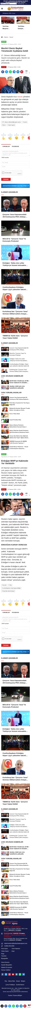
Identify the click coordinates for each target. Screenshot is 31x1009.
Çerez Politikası (10, 984)
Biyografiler (4, 958)
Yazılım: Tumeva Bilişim (15, 995)
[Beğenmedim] (23, 135)
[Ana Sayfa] (2, 37)
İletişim (23, 981)
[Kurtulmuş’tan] (15, 301)
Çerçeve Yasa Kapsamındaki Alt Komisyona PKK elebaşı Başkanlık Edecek (14, 216)
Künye (18, 981)
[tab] (6, 146)
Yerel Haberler (16, 948)
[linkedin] (17, 71)
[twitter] (6, 71)
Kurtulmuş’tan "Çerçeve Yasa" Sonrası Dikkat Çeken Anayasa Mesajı (15, 312)
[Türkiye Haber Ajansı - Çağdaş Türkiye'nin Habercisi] (15, 9)
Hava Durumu (5, 962)
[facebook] (2, 71)
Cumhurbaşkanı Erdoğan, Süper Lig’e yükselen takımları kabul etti (15, 288)
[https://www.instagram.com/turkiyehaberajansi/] (9, 974)
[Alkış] (10, 135)
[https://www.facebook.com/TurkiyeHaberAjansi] (2, 974)
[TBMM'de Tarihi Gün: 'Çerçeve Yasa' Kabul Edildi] (15, 325)
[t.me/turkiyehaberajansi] (23, 974)
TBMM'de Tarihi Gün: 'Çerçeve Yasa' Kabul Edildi (15, 337)
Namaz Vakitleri (5, 970)
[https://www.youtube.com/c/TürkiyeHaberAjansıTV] (13, 974)
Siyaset (11, 37)
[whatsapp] (10, 71)
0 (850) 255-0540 (9, 946)
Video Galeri (5, 951)
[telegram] (14, 71)
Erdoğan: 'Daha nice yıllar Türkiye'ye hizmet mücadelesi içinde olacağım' (15, 264)
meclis (20, 97)
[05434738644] (20, 974)
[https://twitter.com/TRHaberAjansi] (6, 974)
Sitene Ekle (11, 981)
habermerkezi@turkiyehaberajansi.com (15, 943)
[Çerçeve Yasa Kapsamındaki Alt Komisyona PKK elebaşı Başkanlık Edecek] (15, 204)
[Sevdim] (16, 135)
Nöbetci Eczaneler (6, 967)
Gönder (6, 179)
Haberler (6, 37)
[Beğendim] (3, 135)
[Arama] (29, 9)
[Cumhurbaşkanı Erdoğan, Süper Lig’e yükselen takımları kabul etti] (15, 276)
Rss (6, 981)
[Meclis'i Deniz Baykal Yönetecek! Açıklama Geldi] (15, 84)
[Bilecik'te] (15, 228)
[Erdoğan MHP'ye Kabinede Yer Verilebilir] (15, 507)
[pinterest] (21, 71)
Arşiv (13, 951)
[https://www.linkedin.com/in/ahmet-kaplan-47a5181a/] (16, 974)
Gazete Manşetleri (6, 965)
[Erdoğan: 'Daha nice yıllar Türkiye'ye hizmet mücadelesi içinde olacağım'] (15, 252)
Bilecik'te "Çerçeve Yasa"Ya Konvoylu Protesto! (14, 240)
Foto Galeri (4, 948)
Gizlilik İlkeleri (20, 984)
